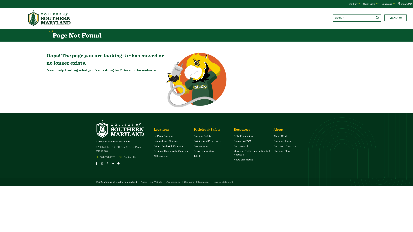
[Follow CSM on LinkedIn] (114, 163)
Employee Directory (285, 146)
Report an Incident (204, 151)
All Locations (161, 156)
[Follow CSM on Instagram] (103, 163)
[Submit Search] (378, 18)
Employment (241, 146)
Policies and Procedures (208, 141)
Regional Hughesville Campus (171, 151)
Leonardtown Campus (166, 141)
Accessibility (173, 182)
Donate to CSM (242, 141)
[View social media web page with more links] (119, 163)
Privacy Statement (223, 182)
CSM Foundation (243, 136)
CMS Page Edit (9, 110)
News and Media (243, 159)
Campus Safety (202, 136)
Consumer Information (196, 182)
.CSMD (406, 4)
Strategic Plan (282, 151)
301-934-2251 (108, 157)
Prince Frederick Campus (168, 146)
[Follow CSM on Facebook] (98, 163)
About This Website (151, 182)
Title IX (197, 156)
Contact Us (130, 157)
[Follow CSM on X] (108, 163)
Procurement (201, 146)
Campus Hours (282, 141)
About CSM (280, 136)
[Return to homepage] (49, 24)
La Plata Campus (163, 136)
